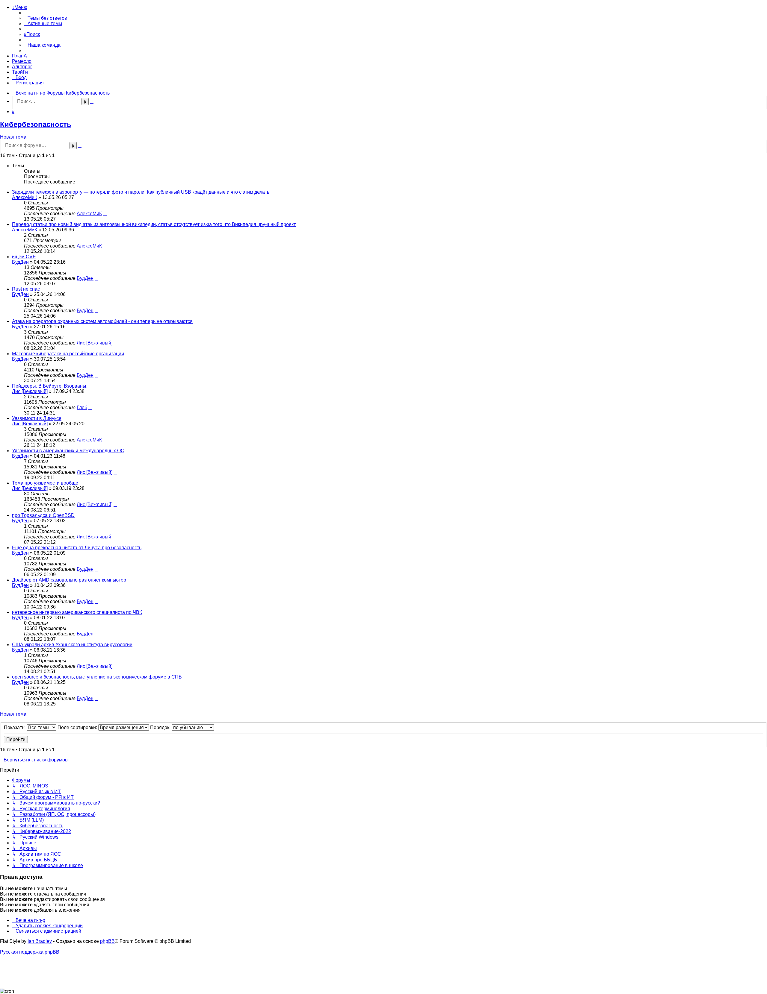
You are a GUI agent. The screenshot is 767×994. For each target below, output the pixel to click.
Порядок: (161, 727)
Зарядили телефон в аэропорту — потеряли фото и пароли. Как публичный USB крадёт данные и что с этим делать (140, 192)
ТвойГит (21, 72)
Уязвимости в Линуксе (36, 418)
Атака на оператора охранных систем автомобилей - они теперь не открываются (102, 321)
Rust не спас (26, 289)
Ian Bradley (40, 941)
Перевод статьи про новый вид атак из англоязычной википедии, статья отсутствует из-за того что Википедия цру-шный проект (154, 224)
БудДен (20, 262)
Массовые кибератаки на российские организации (68, 353)
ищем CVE (24, 256)
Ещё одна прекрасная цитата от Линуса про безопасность (76, 547)
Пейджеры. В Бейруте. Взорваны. (49, 386)
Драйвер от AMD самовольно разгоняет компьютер (69, 579)
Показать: (15, 727)
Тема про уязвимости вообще (45, 482)
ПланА (19, 55)
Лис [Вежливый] (94, 342)
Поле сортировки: (78, 727)
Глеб (82, 407)
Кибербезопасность (35, 124)
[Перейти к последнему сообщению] (105, 213)
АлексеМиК (24, 197)
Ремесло (21, 61)
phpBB (107, 941)
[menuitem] (45, 18)
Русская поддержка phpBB (29, 951)
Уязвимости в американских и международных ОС (68, 450)
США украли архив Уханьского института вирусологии (72, 644)
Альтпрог (22, 66)
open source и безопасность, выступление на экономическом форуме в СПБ (97, 676)
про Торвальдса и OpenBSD (43, 515)
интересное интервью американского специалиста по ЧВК (77, 612)
